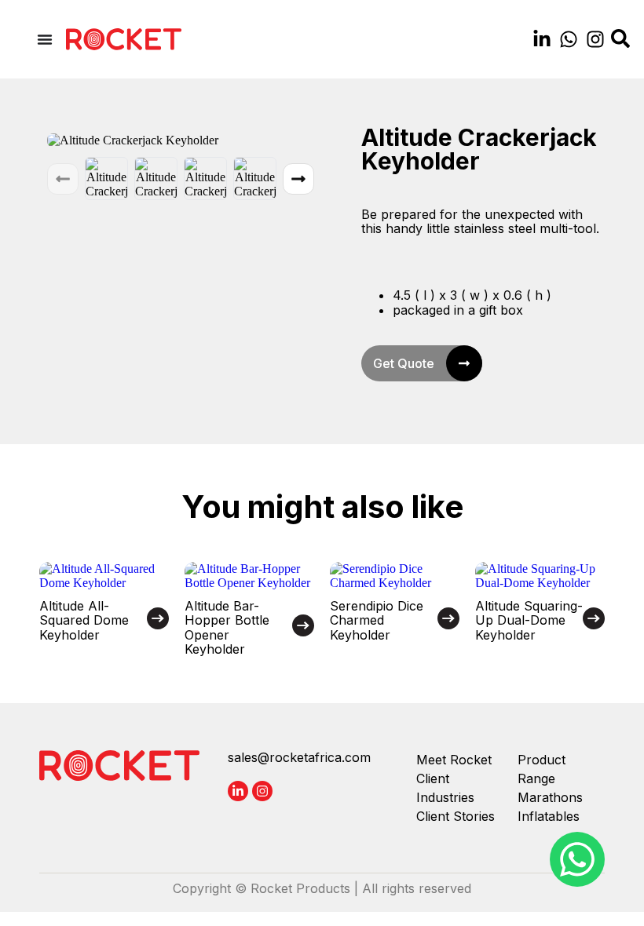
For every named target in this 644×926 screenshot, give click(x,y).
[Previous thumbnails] (63, 179)
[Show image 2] (155, 178)
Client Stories (455, 816)
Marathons (550, 797)
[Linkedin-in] (541, 39)
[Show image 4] (254, 178)
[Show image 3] (205, 178)
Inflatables (549, 816)
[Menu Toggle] (45, 39)
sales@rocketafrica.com (299, 757)
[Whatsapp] (568, 39)
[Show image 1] (106, 178)
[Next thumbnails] (298, 179)
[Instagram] (595, 39)
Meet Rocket (454, 759)
